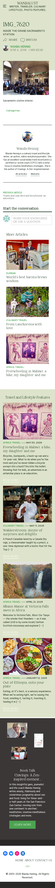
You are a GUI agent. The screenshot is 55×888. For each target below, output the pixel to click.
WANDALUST (27, 3)
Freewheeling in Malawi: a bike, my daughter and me (26, 373)
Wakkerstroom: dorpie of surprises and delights (22, 532)
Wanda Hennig (20, 46)
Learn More (22, 824)
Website (35, 173)
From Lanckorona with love (24, 326)
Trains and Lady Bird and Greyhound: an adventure (24, 197)
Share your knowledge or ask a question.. (30, 220)
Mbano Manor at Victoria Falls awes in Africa (26, 608)
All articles (21, 173)
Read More (11, 480)
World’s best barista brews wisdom (26, 279)
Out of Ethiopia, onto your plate (23, 684)
